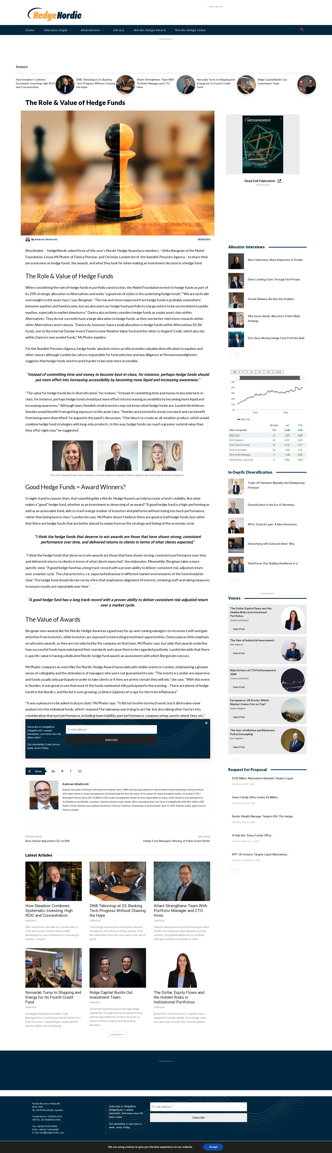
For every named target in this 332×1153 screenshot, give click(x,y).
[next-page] (236, 354)
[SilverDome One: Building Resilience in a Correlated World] (236, 564)
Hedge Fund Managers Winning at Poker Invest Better (176, 841)
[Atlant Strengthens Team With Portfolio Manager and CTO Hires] (186, 84)
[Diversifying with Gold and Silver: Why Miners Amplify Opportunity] (236, 545)
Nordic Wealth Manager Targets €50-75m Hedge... (263, 816)
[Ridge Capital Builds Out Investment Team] (306, 84)
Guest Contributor (239, 620)
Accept (213, 1147)
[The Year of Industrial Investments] (293, 650)
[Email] (79, 771)
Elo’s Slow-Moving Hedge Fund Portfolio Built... (277, 338)
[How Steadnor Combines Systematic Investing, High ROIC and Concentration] (65, 84)
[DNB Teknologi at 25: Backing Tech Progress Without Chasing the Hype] (125, 84)
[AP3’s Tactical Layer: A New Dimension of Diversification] (236, 525)
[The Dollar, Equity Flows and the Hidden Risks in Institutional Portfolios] (182, 968)
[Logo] (40, 14)
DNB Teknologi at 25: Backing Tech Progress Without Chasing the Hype (95, 83)
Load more (116, 1034)
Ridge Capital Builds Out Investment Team (111, 995)
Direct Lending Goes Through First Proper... (275, 279)
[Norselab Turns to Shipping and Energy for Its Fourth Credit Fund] (246, 84)
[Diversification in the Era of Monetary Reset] (236, 506)
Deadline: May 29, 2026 (243, 822)
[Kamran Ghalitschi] (28, 239)
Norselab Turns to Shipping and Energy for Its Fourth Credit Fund (216, 83)
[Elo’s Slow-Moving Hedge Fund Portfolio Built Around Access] (236, 339)
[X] (62, 771)
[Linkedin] (53, 771)
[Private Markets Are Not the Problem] (236, 300)
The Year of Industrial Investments (252, 640)
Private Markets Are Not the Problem (271, 299)
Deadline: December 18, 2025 (246, 860)
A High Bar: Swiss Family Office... (252, 835)
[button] (302, 29)
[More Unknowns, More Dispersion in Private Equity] (236, 261)
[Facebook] (71, 771)
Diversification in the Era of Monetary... (272, 505)
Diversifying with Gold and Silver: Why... (272, 544)
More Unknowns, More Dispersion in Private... (276, 260)
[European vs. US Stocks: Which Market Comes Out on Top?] (293, 710)
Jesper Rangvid (237, 708)
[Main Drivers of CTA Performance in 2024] (293, 680)
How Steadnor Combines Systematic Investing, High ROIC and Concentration (36, 83)
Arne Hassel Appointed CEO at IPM (47, 841)
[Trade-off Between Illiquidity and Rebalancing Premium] (236, 486)
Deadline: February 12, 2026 (245, 841)
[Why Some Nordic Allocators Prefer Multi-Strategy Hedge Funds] (236, 320)
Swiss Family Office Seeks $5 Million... (255, 797)
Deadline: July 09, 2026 (243, 784)
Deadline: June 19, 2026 (243, 803)
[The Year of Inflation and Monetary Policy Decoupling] (293, 740)
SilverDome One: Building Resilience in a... (273, 563)
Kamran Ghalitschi (46, 239)
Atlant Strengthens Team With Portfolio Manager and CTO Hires (155, 83)
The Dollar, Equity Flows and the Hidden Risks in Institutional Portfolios (179, 997)
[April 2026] (263, 144)
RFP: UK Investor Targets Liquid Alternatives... (260, 854)
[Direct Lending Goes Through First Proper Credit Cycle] (236, 281)
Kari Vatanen (236, 644)
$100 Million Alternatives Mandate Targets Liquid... (263, 778)
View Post (239, 629)
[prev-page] (230, 354)
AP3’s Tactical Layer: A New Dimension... (273, 524)
